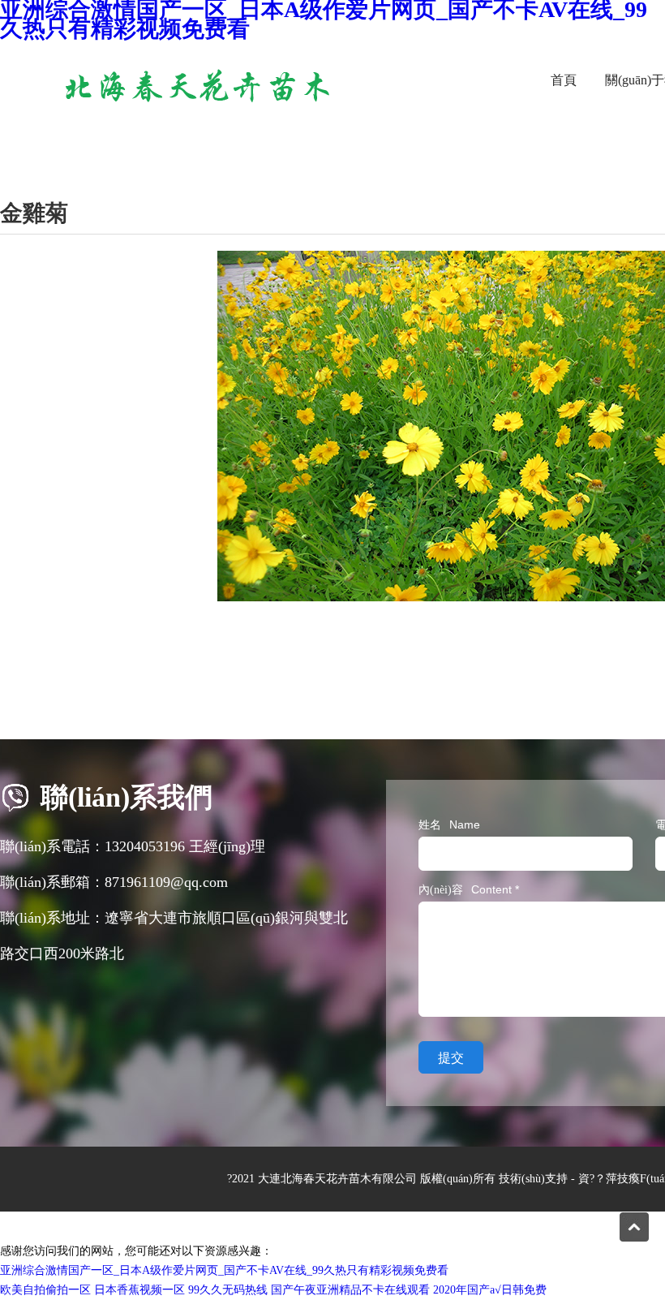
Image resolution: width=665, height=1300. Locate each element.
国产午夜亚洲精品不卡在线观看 (350, 1290)
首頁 (564, 80)
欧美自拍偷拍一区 (45, 1290)
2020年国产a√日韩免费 (490, 1290)
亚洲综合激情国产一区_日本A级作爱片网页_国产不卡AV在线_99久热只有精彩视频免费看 (224, 1270)
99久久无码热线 (228, 1290)
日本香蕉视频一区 (139, 1290)
